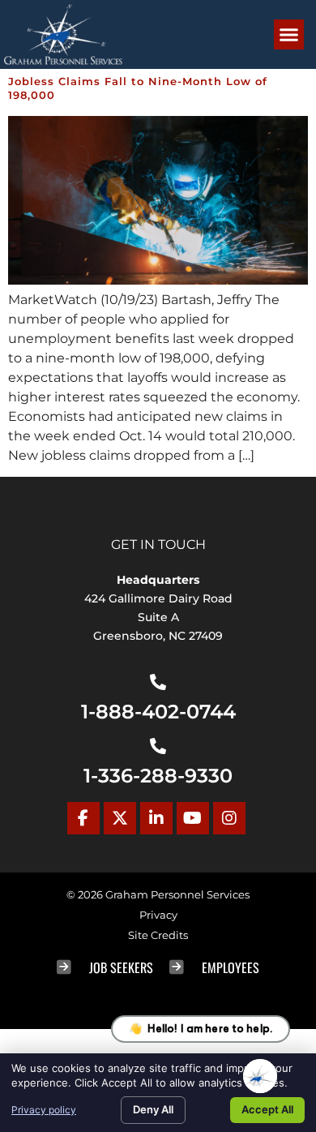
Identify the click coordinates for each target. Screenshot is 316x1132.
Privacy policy (43, 1110)
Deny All (153, 1109)
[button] (289, 34)
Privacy (158, 915)
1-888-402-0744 (158, 711)
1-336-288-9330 (158, 775)
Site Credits (158, 935)
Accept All (267, 1109)
